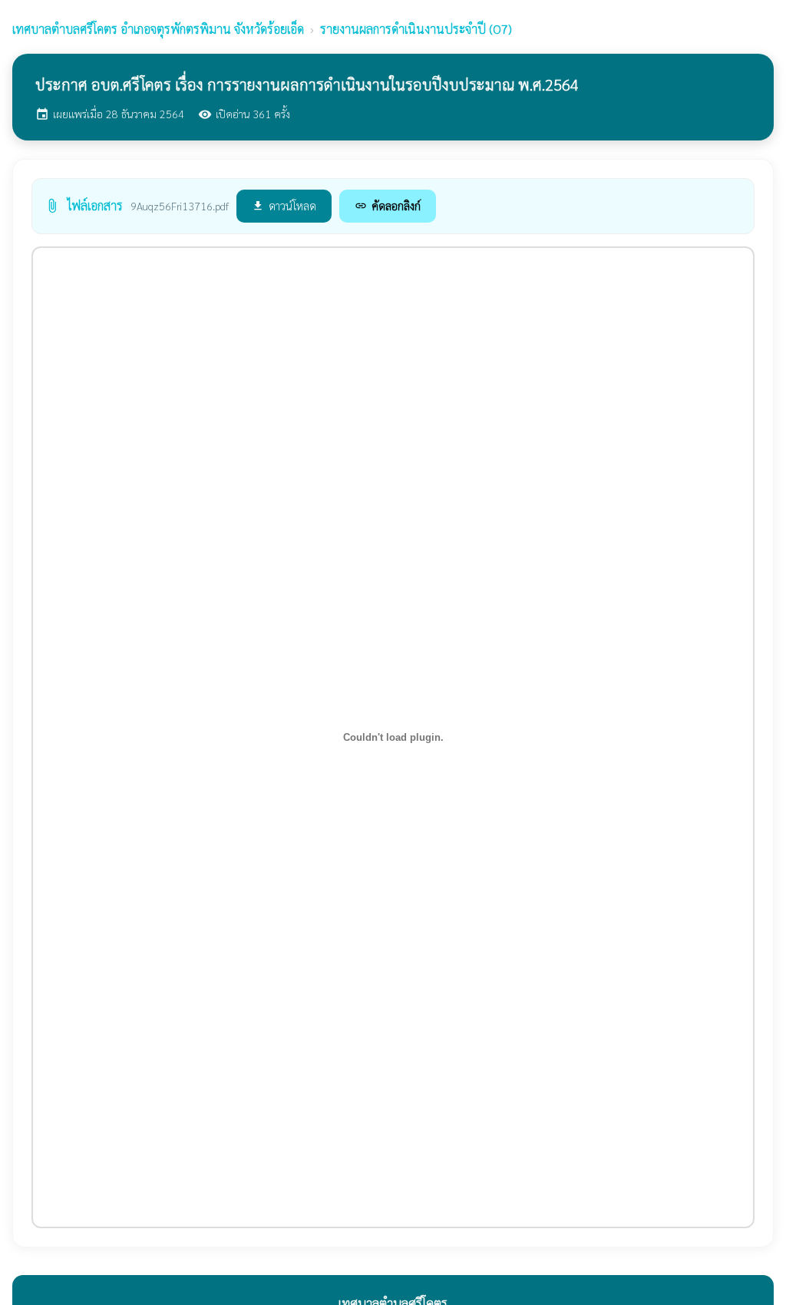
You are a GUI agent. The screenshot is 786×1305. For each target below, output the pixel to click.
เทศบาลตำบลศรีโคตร (158, 29)
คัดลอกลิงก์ (388, 205)
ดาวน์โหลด (284, 205)
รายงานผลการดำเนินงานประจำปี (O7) (416, 29)
